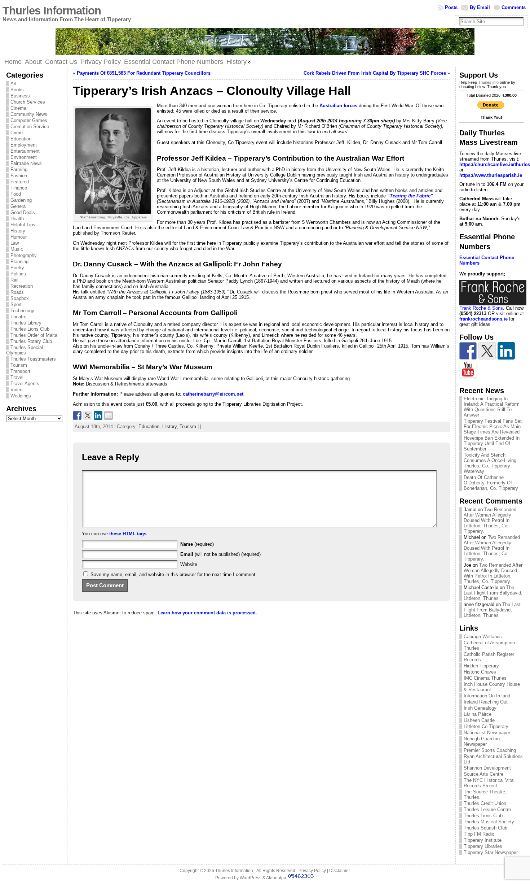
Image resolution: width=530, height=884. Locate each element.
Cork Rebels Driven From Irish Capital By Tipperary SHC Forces (375, 73)
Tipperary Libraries (483, 846)
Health (17, 218)
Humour (18, 237)
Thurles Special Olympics (24, 350)
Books (17, 89)
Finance (18, 188)
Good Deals (22, 212)
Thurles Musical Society (489, 821)
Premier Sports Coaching (490, 750)
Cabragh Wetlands (483, 636)
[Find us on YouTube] (468, 370)
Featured (19, 181)
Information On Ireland (487, 695)
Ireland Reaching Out (486, 702)
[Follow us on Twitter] (487, 351)
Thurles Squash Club (485, 828)
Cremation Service (29, 126)
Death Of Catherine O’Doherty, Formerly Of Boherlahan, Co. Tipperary (491, 483)
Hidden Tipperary (481, 666)
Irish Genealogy (480, 708)
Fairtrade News (26, 163)
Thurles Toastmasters (33, 359)
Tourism (18, 365)
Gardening (21, 200)
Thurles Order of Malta (33, 335)
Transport (20, 371)
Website (188, 564)
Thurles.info (488, 82)
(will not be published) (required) (220, 554)
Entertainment (25, 151)
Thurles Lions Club (29, 329)
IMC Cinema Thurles (485, 678)
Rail (14, 280)
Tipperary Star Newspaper (491, 852)
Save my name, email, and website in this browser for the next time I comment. (173, 574)
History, (171, 426)
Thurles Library (25, 323)
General (18, 206)
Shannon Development (487, 768)
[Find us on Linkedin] (506, 351)
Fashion (18, 175)
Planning (19, 261)
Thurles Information (52, 10)
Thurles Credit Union (485, 803)
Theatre (18, 316)
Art (13, 83)
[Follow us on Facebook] (468, 351)
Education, (150, 426)
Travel (16, 377)
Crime (16, 132)
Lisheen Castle (479, 720)
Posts (451, 7)
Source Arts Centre (483, 774)
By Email (480, 7)
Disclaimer (339, 870)
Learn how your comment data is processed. (207, 612)
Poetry (17, 267)
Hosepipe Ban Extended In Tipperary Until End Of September (492, 443)
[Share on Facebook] (77, 415)
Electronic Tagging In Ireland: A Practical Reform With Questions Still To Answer (492, 407)
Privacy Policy (312, 870)
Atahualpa (276, 877)
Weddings (20, 396)
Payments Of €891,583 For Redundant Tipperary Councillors (144, 73)
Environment (23, 157)
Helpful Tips (22, 224)
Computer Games (28, 120)
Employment (23, 145)
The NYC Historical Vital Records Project (489, 783)
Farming (18, 169)
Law (14, 243)
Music (16, 249)
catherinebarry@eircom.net (213, 394)
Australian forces (339, 105)
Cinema (18, 108)
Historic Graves (480, 672)
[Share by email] (108, 415)
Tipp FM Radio (479, 834)
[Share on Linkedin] (98, 415)
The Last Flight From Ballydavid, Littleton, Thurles (493, 593)
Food (15, 194)
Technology (22, 310)
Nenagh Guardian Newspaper (482, 741)
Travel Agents (24, 383)
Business (20, 96)
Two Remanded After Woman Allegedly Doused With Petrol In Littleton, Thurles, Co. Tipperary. (490, 520)
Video (16, 389)
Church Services (27, 102)
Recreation (21, 286)
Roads (17, 292)
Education (20, 138)
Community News (28, 114)
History (17, 231)
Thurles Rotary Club (31, 341)
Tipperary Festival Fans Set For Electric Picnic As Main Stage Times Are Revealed (493, 426)
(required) (197, 544)
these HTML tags (127, 533)
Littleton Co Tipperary (486, 726)
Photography (23, 255)
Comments (514, 7)
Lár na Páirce (477, 714)
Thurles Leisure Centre (487, 809)
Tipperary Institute (483, 840)
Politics (18, 273)
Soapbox (19, 298)
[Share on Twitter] (87, 415)
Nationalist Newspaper (487, 732)
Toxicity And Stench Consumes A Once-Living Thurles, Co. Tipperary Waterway (490, 463)
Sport (16, 304)
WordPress (250, 877)
